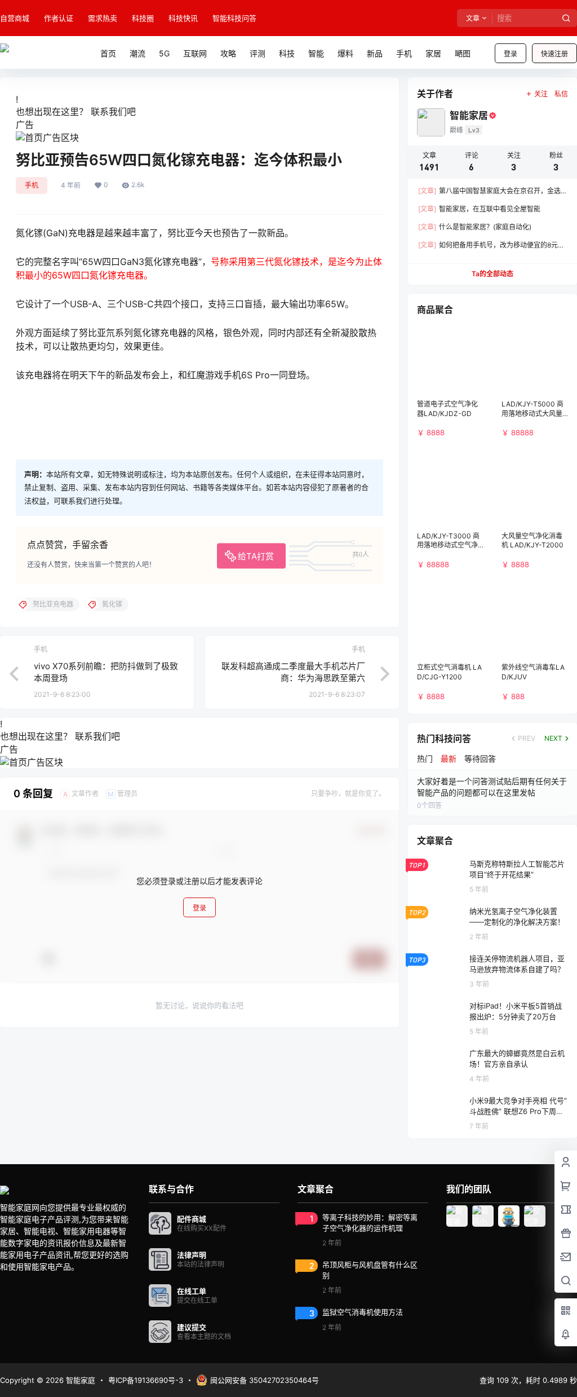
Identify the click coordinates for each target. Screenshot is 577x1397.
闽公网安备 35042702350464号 (264, 1380)
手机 (31, 185)
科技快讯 (183, 18)
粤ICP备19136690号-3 (145, 1380)
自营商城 (14, 18)
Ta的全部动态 (492, 273)
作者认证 (58, 18)
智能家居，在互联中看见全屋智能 (479, 209)
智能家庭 (79, 1380)
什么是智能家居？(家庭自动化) (474, 227)
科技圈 (143, 18)
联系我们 (109, 111)
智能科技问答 (234, 18)
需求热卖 (102, 18)
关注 (541, 94)
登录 (510, 54)
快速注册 (554, 54)
